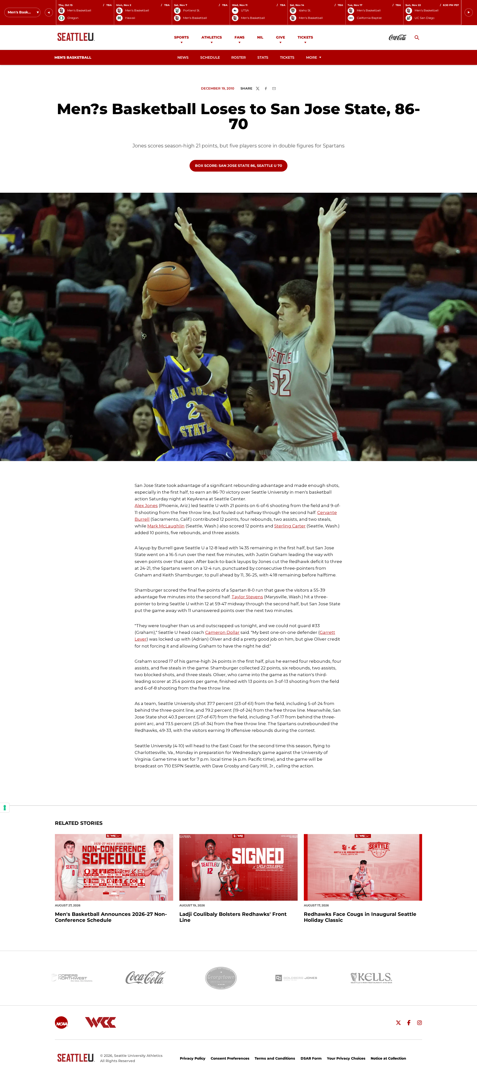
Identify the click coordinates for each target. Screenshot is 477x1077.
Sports (181, 37)
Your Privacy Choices (346, 1058)
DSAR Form (311, 1058)
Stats (262, 57)
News (183, 57)
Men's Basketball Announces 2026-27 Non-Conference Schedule (111, 917)
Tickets (305, 37)
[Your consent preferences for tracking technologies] (4, 807)
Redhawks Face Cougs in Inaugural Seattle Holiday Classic (360, 917)
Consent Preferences (230, 1058)
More (311, 57)
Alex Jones (146, 505)
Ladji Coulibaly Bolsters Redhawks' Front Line (233, 917)
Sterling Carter (290, 525)
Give (280, 37)
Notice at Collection (388, 1058)
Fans (239, 37)
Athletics (211, 37)
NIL (260, 37)
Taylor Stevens (247, 596)
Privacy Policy (192, 1058)
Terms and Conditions (275, 1058)
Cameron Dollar (222, 632)
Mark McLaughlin (166, 525)
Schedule (210, 57)
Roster (238, 57)
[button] (49, 12)
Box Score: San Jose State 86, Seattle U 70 (238, 165)
